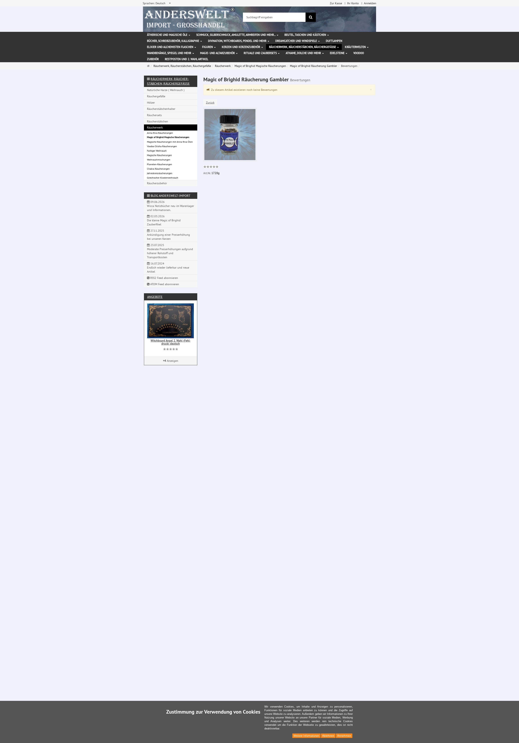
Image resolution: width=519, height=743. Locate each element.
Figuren (208, 47)
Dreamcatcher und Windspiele (296, 41)
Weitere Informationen (306, 735)
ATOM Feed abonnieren (164, 284)
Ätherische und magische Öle (167, 35)
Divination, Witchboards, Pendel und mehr (237, 41)
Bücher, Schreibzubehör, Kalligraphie (173, 41)
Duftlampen (334, 41)
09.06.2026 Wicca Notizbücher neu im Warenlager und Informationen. (170, 206)
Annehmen (344, 735)
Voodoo (358, 53)
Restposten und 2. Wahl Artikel (186, 59)
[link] (211, 167)
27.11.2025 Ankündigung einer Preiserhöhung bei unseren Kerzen (168, 235)
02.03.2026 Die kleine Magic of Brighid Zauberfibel (164, 220)
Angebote (155, 297)
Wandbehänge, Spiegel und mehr (169, 53)
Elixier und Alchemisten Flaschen (170, 47)
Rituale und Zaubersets (261, 53)
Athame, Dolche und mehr (304, 53)
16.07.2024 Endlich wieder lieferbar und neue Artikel (168, 267)
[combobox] (157, 3)
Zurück (210, 102)
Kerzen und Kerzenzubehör (241, 47)
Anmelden (370, 3)
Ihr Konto (353, 3)
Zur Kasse (336, 3)
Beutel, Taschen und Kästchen (305, 35)
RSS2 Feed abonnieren (163, 278)
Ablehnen (328, 735)
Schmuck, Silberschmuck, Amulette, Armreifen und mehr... (236, 35)
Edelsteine (337, 53)
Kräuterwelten (356, 47)
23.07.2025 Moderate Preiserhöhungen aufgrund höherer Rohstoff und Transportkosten (170, 251)
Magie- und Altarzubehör (218, 53)
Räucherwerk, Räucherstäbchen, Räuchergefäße (303, 47)
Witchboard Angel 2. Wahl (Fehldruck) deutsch (171, 342)
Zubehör (153, 59)
